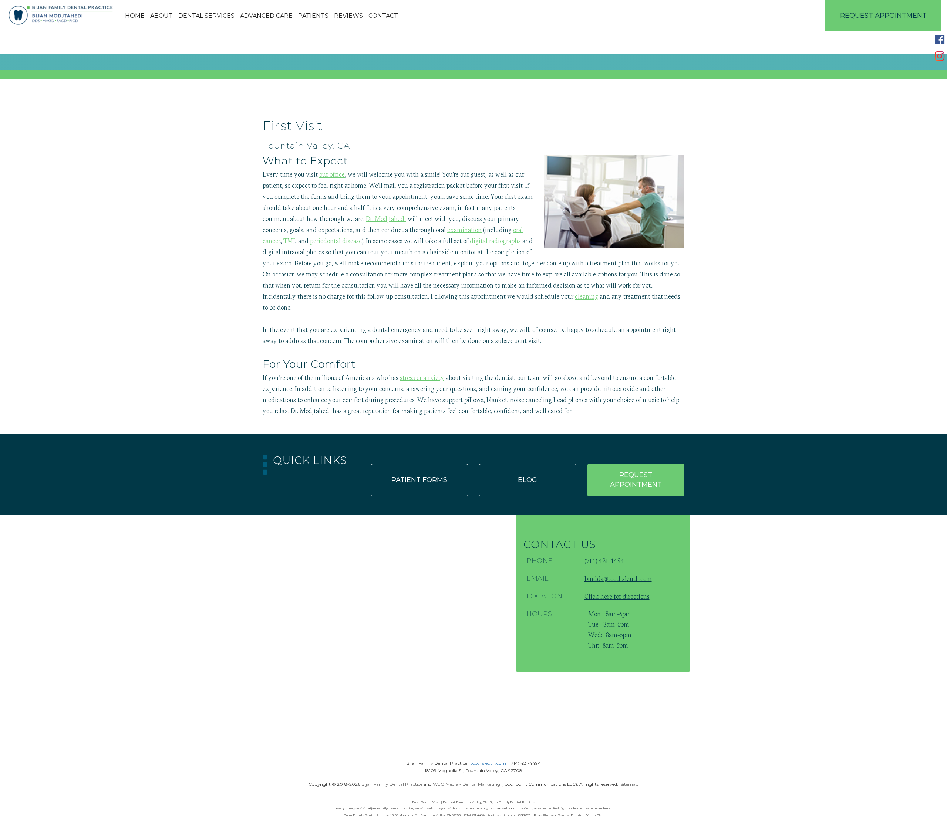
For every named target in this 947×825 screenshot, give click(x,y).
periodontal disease (336, 240)
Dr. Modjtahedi (386, 218)
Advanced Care (266, 15)
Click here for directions (617, 596)
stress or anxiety (422, 377)
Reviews (348, 15)
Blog (527, 480)
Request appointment (636, 480)
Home (135, 15)
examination (464, 229)
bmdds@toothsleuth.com (618, 578)
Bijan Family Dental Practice (391, 784)
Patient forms (419, 480)
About (161, 15)
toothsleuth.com (488, 763)
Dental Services (206, 15)
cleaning (586, 296)
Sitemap (629, 784)
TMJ (289, 240)
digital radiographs (495, 240)
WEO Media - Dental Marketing (466, 784)
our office (332, 174)
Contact (383, 15)
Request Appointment (883, 15)
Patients (313, 15)
